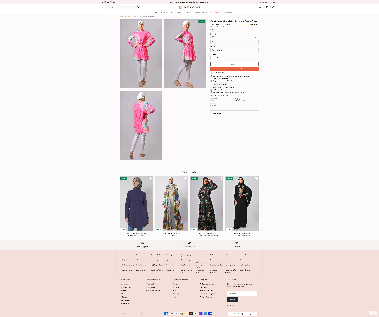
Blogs (123, 294)
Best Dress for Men (157, 270)
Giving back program (207, 294)
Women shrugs (185, 260)
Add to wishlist (233, 69)
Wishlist (175, 290)
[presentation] (122, 204)
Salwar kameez (215, 260)
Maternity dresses (230, 265)
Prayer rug (243, 260)
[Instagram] (111, 2)
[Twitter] (102, 2)
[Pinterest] (114, 2)
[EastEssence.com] (189, 7)
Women (164, 12)
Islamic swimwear (230, 260)
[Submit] (138, 7)
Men (172, 12)
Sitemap (124, 297)
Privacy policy (150, 284)
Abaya (123, 255)
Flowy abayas (125, 260)
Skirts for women (141, 265)
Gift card (215, 12)
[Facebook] (105, 2)
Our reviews (125, 300)
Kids (179, 12)
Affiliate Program (206, 297)
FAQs (174, 297)
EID (156, 12)
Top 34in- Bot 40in (218, 50)
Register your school (207, 290)
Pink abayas (169, 255)
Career (123, 290)
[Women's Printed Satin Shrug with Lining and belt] (171, 203)
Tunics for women (127, 270)
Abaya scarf (199, 255)
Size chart (176, 284)
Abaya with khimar (157, 255)
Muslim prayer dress (127, 265)
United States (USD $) (263, 2)
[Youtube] (108, 2)
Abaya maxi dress (141, 260)
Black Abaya (155, 260)
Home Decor (227, 12)
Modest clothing (245, 265)
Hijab (167, 260)
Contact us (125, 303)
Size (211, 38)
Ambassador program (207, 284)
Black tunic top (141, 270)
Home (122, 16)
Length (212, 46)
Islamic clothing (245, 270)
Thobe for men (170, 270)
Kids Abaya (139, 255)
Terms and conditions (153, 290)
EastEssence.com (132, 314)
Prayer (188, 12)
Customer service (127, 287)
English (273, 2)
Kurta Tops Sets (185, 265)
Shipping (176, 294)
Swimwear (127, 16)
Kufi (167, 265)
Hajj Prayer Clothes (157, 265)
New (148, 12)
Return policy (150, 287)
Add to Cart (234, 64)
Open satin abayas (246, 255)
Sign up (232, 299)
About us (124, 284)
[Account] (270, 7)
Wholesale (176, 287)
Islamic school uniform (200, 271)
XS (213, 42)
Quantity (213, 54)
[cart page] (273, 7)
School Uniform (201, 12)
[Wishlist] (267, 7)
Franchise (203, 287)
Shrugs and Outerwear (214, 271)
